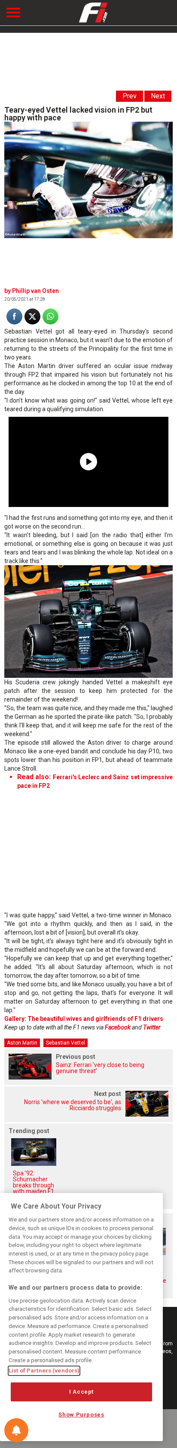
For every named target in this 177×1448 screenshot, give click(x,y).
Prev (129, 96)
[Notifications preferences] (16, 1430)
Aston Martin (22, 1043)
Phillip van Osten (35, 290)
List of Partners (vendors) (44, 1370)
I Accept (81, 1391)
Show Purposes (81, 1414)
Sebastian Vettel (65, 1043)
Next (158, 96)
